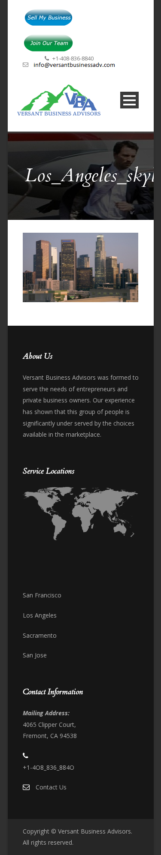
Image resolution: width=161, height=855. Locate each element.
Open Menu (129, 100)
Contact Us (51, 787)
